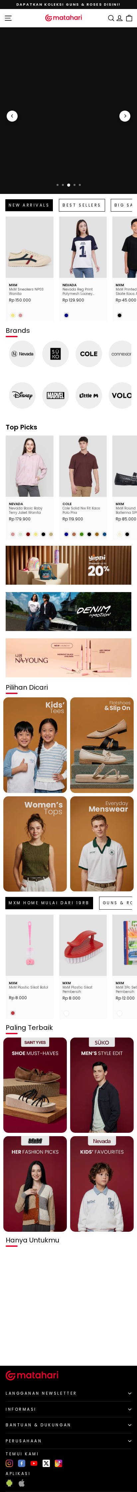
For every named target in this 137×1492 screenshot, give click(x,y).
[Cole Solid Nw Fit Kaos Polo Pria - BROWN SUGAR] (73, 534)
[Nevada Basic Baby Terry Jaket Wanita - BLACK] (43, 534)
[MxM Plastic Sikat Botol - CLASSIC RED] (12, 1013)
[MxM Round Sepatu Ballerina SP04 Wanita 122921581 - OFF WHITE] (119, 534)
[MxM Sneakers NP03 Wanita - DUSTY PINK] (20, 315)
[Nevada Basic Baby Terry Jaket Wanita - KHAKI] (35, 534)
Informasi (21, 1409)
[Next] (124, 116)
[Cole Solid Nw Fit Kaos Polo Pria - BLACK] (89, 534)
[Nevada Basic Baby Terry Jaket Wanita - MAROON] (28, 534)
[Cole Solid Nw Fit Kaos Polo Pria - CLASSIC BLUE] (104, 534)
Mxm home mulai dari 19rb (49, 903)
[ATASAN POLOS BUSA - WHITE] (12, 1349)
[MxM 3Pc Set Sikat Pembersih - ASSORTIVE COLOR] (119, 1013)
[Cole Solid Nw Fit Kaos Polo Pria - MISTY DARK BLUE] (66, 534)
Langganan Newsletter (41, 1393)
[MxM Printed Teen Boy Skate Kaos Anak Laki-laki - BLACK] (119, 315)
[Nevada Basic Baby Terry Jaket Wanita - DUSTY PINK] (12, 534)
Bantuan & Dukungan (38, 1425)
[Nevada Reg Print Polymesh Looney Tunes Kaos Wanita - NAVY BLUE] (66, 315)
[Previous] (12, 116)
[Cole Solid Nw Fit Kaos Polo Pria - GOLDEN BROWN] (96, 534)
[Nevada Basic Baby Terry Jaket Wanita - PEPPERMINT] (20, 534)
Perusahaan (24, 1441)
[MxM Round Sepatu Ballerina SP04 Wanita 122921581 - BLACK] (127, 534)
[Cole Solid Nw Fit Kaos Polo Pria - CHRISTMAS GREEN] (81, 534)
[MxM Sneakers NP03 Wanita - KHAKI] (12, 315)
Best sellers (82, 205)
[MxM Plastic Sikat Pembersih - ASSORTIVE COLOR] (66, 1013)
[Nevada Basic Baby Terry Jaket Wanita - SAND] (51, 534)
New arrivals (29, 205)
